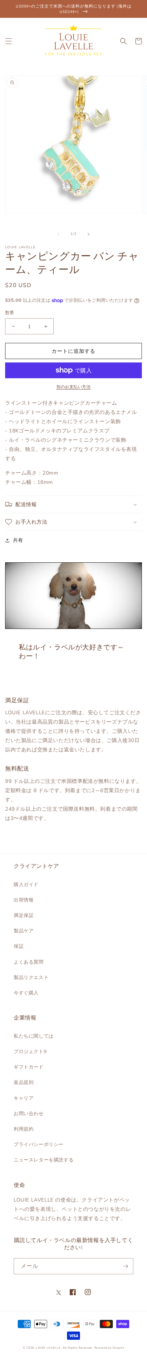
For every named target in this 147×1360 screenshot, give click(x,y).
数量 (9, 313)
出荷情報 (24, 900)
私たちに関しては (34, 1036)
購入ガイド (26, 884)
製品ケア (24, 931)
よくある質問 (29, 962)
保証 (19, 946)
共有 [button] (18, 540)
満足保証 (24, 915)
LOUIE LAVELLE (48, 1348)
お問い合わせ (29, 1113)
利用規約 (24, 1129)
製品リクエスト (31, 977)
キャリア (24, 1098)
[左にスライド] (58, 234)
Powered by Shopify (109, 1348)
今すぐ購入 (26, 993)
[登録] (125, 1266)
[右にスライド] (88, 234)
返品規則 (24, 1082)
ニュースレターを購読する (44, 1160)
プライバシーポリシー (39, 1144)
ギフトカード (29, 1067)
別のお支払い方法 (73, 387)
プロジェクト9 (30, 1051)
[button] (8, 41)
